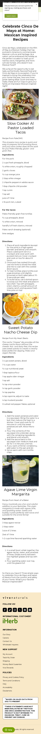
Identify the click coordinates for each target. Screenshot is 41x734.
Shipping (6, 661)
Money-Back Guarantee (12, 664)
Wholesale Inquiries (10, 645)
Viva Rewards (8, 668)
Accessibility (7, 687)
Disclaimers (7, 691)
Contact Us (7, 641)
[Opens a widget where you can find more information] (8, 730)
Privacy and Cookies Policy (13, 677)
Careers (6, 638)
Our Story (6, 635)
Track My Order (9, 658)
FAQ (4, 684)
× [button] (36, 4)
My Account (7, 654)
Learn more (11, 16)
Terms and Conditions (11, 681)
